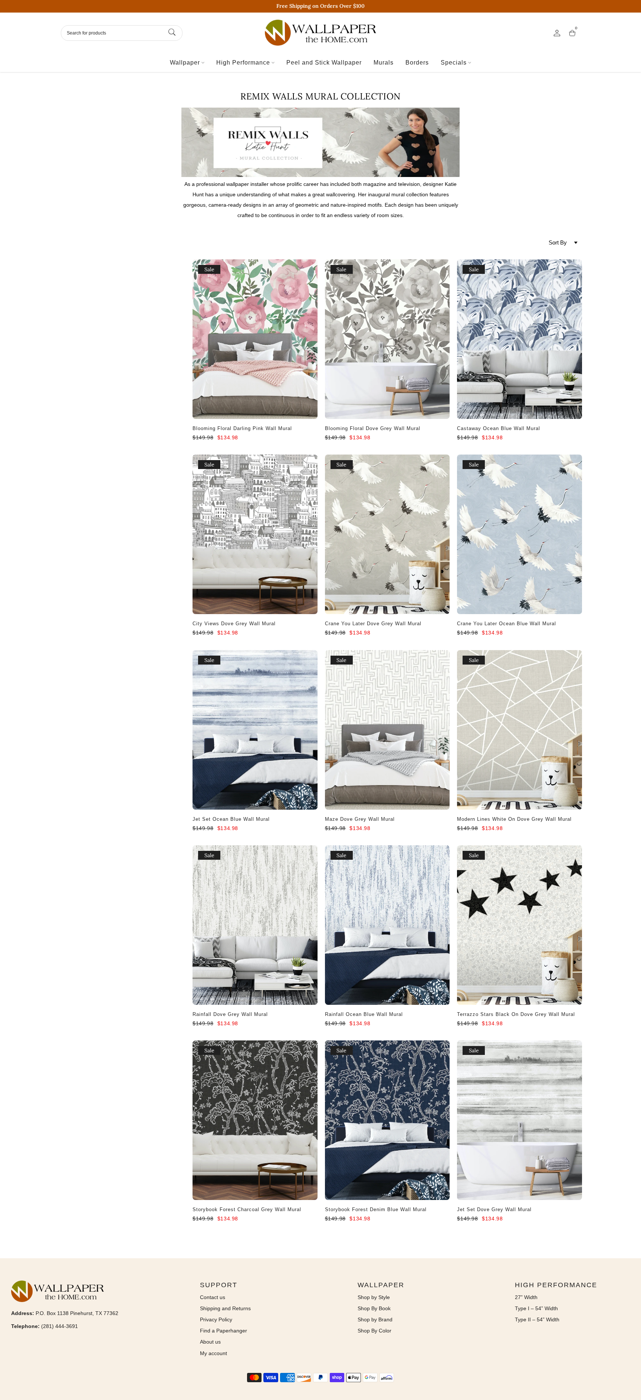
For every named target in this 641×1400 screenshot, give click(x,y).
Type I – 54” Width (536, 1308)
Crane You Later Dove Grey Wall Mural (373, 623)
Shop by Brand (375, 1319)
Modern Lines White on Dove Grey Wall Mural (514, 819)
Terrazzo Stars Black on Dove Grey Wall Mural (516, 1014)
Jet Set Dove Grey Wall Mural (494, 1209)
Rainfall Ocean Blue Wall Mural (364, 1014)
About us (210, 1342)
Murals (384, 62)
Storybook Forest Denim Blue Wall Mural (376, 1209)
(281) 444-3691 (59, 1326)
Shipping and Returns (225, 1308)
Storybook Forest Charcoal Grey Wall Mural (247, 1209)
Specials (454, 62)
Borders (417, 62)
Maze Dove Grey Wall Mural (360, 819)
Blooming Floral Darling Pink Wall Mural (242, 428)
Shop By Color (374, 1331)
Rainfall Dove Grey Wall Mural (230, 1014)
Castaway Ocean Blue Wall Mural (498, 428)
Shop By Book (374, 1308)
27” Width (526, 1297)
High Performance (243, 62)
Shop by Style (374, 1297)
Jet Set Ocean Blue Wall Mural (231, 819)
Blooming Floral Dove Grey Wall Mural (372, 428)
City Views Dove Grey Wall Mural (234, 623)
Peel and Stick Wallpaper (324, 62)
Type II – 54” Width (537, 1319)
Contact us (212, 1297)
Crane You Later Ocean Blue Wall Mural (506, 623)
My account (213, 1353)
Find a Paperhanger (223, 1331)
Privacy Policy (216, 1319)
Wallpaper (185, 62)
